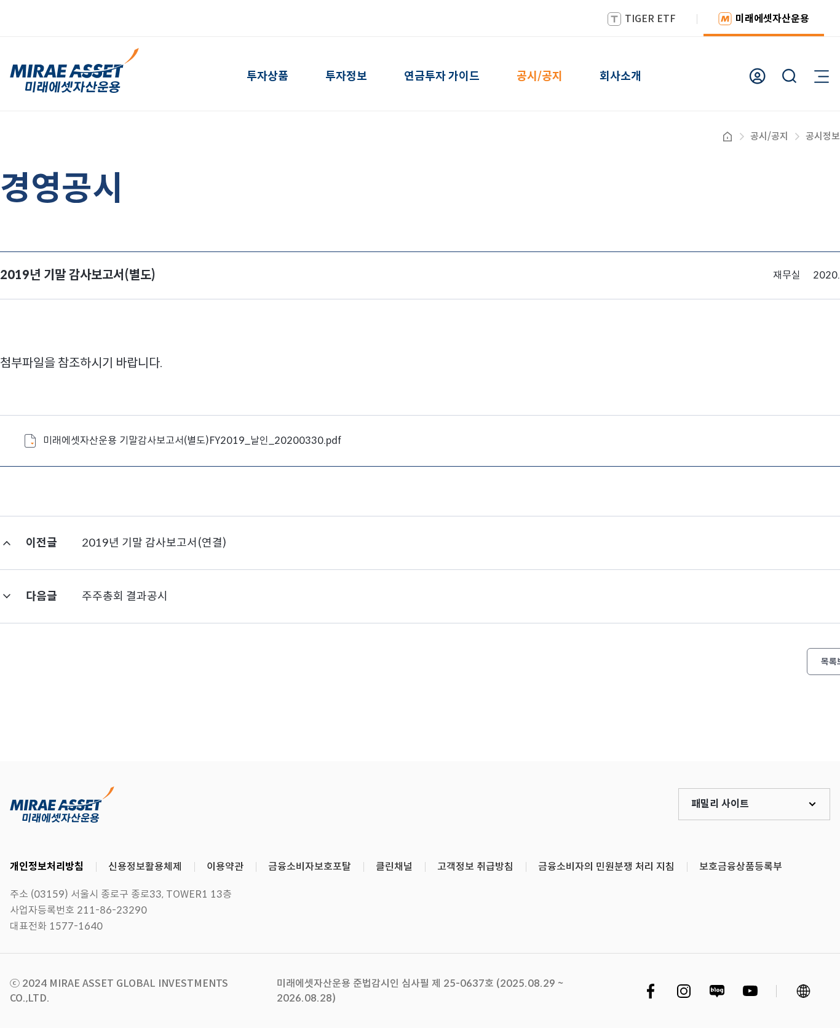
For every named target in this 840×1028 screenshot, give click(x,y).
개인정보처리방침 (47, 866)
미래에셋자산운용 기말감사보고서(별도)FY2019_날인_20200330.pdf (192, 440)
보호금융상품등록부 (740, 866)
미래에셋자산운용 (772, 18)
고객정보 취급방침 (475, 866)
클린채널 (394, 866)
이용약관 (225, 866)
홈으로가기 (727, 136)
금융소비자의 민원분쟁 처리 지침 (606, 866)
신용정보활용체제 (145, 866)
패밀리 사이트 (720, 803)
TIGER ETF (650, 18)
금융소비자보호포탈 (309, 866)
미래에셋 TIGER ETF (62, 804)
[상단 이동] (778, 715)
